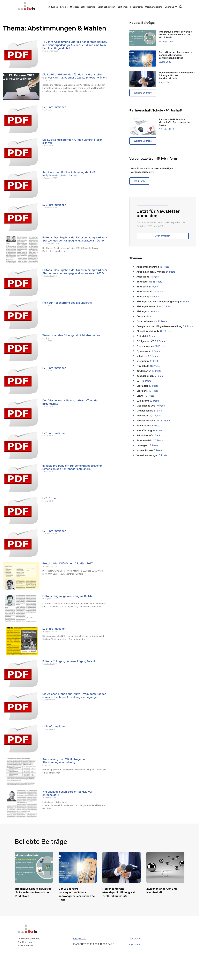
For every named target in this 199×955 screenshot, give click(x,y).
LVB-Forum (49, 498)
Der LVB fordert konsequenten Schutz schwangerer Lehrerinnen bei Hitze (176, 55)
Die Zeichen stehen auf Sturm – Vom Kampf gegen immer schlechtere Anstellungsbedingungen (74, 695)
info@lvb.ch (79, 938)
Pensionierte (136, 7)
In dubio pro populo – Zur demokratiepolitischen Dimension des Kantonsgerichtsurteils (72, 467)
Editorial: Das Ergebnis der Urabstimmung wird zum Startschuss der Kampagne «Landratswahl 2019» (74, 239)
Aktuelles (53, 7)
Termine (91, 7)
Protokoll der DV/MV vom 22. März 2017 (67, 563)
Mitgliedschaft (77, 7)
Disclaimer (134, 938)
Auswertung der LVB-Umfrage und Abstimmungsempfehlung (64, 761)
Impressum (135, 944)
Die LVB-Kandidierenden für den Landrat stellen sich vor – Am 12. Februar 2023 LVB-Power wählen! (74, 76)
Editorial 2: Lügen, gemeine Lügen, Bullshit (69, 661)
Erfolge (64, 7)
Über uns (169, 7)
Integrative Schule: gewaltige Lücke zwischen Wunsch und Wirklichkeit (175, 34)
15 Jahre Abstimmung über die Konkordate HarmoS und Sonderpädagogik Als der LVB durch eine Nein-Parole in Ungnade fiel (74, 45)
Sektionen (123, 7)
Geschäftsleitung (153, 7)
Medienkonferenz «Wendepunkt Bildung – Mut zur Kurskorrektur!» (177, 75)
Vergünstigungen (106, 7)
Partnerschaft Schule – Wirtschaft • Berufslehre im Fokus (174, 122)
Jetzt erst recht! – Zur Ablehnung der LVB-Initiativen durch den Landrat (69, 174)
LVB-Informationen (54, 107)
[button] (180, 7)
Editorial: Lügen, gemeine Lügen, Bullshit (67, 596)
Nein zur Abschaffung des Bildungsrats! (67, 302)
